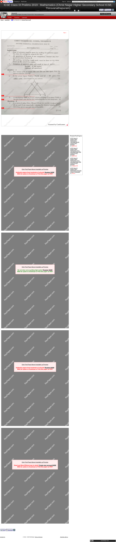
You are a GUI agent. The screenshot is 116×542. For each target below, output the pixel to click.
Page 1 (64, 32)
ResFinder (24, 1)
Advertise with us (64, 537)
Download (108, 10)
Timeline (16, 17)
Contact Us (2, 537)
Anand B (14, 13)
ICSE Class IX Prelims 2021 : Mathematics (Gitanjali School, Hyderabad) (75, 170)
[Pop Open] (92, 540)
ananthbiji (7, 20)
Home (2, 20)
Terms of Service (38, 537)
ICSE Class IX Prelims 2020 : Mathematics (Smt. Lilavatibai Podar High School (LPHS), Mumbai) (75, 151)
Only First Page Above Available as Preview (35, 169)
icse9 (29, 20)
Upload (69, 1)
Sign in (64, 1)
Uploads (24, 17)
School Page (24, 20)
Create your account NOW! (47, 465)
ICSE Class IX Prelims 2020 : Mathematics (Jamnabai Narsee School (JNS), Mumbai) (74, 141)
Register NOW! (49, 172)
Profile (10, 17)
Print (102, 10)
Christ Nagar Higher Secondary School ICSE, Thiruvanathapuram (28, 14)
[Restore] (91, 540)
